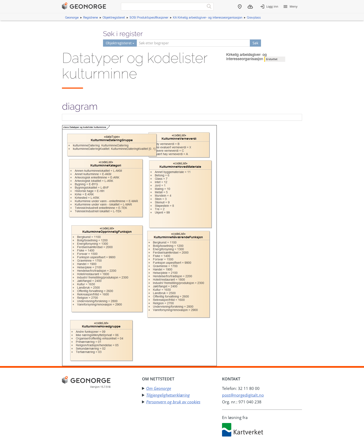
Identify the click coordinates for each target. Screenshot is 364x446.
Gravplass (254, 17)
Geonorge (72, 17)
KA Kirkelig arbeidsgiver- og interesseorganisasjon (207, 17)
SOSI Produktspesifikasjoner (149, 17)
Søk (255, 43)
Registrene (90, 17)
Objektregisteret (114, 17)
